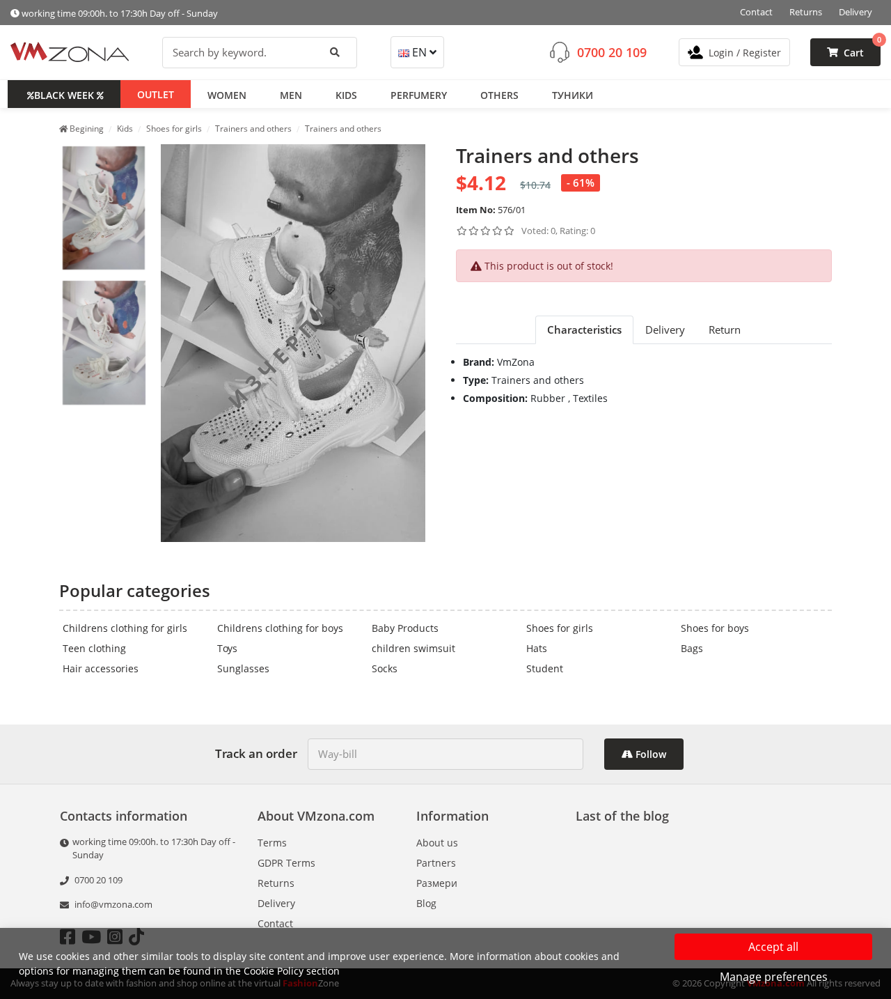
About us (437, 842)
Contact (756, 12)
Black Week (64, 94)
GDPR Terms (286, 862)
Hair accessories (101, 668)
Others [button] (499, 94)
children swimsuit (413, 648)
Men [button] (291, 94)
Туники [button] (572, 94)
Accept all (773, 946)
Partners (436, 862)
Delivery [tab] (665, 329)
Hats (536, 648)
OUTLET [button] (155, 93)
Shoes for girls (559, 628)
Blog (426, 903)
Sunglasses (243, 668)
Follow (649, 754)
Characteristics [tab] (584, 329)
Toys (227, 648)
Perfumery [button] (419, 94)
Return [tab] (725, 329)
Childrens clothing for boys (280, 628)
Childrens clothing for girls (125, 628)
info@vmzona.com (113, 904)
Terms (272, 842)
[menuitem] (103, 208)
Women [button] (226, 94)
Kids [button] (346, 94)
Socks (384, 668)
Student (544, 668)
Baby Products (405, 628)
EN (419, 52)
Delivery (855, 12)
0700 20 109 (612, 51)
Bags (692, 648)
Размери (436, 883)
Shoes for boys (715, 628)
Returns (805, 12)
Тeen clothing (94, 648)
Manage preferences (774, 976)
